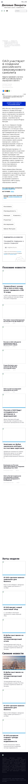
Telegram (19, 251)
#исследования (8, 224)
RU (23, 2)
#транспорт (7, 220)
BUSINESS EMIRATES (8, 189)
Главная (5, 41)
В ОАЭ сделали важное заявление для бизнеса (14, 579)
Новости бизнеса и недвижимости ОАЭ (11, 42)
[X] (7, 91)
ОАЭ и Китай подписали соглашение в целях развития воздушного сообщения (12, 478)
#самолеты (16, 215)
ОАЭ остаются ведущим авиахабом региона (12, 389)
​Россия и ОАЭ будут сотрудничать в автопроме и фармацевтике (13, 413)
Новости (14, 41)
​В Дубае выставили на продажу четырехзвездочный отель (13, 638)
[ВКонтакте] (3, 91)
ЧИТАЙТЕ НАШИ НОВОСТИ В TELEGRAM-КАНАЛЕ (14, 103)
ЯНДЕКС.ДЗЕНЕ (13, 254)
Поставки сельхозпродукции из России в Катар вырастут (14, 320)
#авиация (7, 215)
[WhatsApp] (8, 91)
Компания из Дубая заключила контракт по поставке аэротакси (14, 446)
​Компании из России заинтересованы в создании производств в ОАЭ (14, 466)
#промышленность (10, 211)
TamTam (5, 254)
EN (26, 2)
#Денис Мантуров (9, 229)
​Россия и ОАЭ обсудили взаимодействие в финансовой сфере (12, 343)
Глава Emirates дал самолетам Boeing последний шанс (10, 367)
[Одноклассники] (5, 91)
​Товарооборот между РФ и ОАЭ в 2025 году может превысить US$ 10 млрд (14, 289)
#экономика (8, 206)
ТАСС (12, 191)
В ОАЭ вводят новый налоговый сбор (13, 608)
